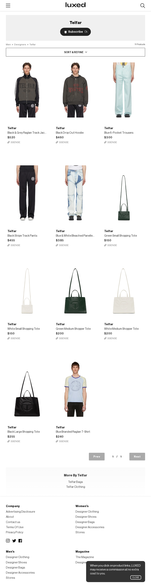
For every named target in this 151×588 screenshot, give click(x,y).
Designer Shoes (86, 516)
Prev (96, 456)
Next (137, 456)
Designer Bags (85, 522)
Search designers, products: (142, 5)
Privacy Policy (14, 532)
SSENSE (15, 142)
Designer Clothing (87, 511)
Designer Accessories (90, 527)
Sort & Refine (74, 52)
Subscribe (77, 31)
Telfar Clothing (75, 486)
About (10, 516)
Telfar (32, 44)
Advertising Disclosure (20, 511)
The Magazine (85, 557)
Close (135, 577)
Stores (80, 532)
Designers (20, 44)
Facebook (20, 541)
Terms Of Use (15, 527)
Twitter (14, 541)
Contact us (13, 522)
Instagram (8, 541)
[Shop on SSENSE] (27, 90)
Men (8, 44)
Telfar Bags (75, 482)
